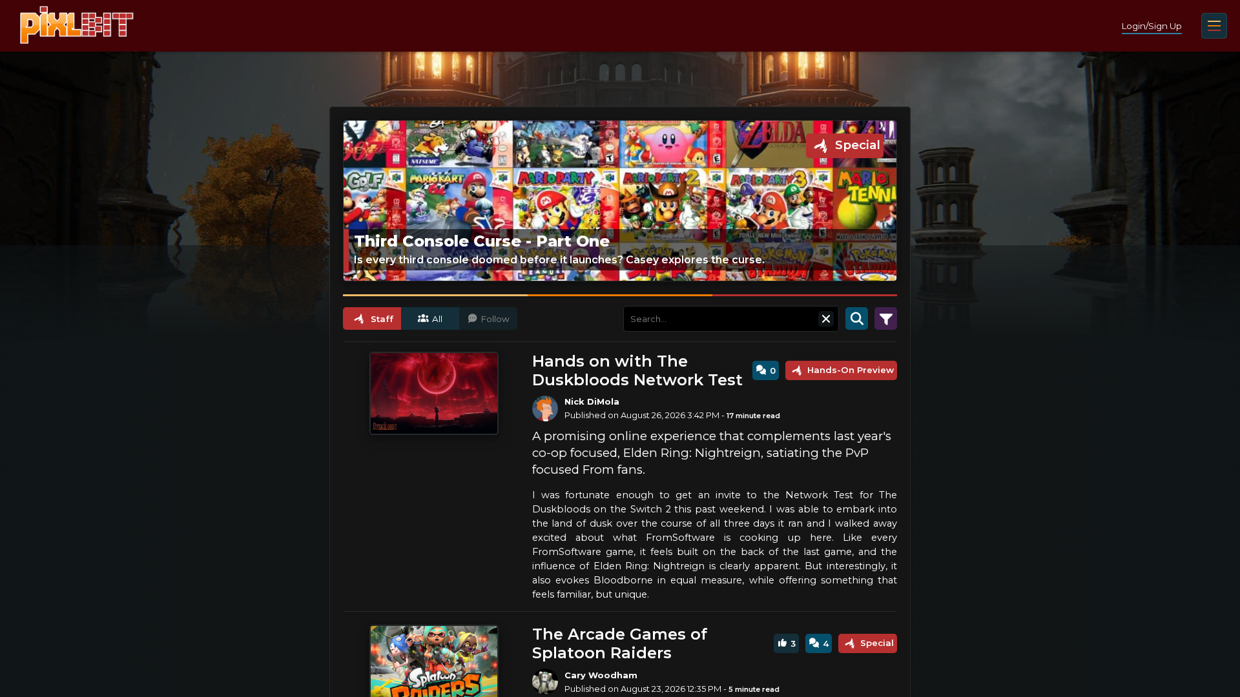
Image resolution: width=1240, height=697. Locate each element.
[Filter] (885, 319)
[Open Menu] (1214, 26)
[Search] (856, 319)
